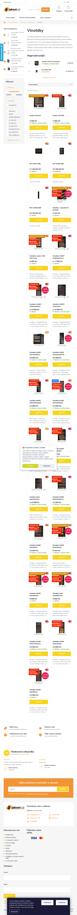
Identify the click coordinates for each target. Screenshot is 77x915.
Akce (11, 108)
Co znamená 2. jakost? (12, 840)
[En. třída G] (62, 151)
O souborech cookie (11, 861)
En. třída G (13, 126)
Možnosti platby (10, 843)
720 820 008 (55, 815)
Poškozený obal (38, 108)
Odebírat (62, 789)
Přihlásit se (9, 896)
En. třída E (12, 120)
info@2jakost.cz (35, 815)
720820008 (33, 821)
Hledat (45, 10)
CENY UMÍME (14, 135)
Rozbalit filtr (13, 140)
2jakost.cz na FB (35, 818)
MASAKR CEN (14, 129)
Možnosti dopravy (11, 837)
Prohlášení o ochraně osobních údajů (15, 857)
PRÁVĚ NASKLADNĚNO (14, 115)
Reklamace (9, 851)
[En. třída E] (38, 340)
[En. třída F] (38, 151)
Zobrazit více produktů (49, 77)
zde (32, 907)
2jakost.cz (55, 818)
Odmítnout (47, 903)
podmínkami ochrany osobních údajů (37, 794)
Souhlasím (61, 903)
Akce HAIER (13, 132)
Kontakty (8, 845)
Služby (7, 848)
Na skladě (12, 105)
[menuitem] (10, 18)
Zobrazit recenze (24, 754)
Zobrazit (38, 128)
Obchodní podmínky (11, 854)
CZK (68, 2)
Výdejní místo (7, 2)
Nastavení (14, 912)
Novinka (12, 111)
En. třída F (12, 123)
